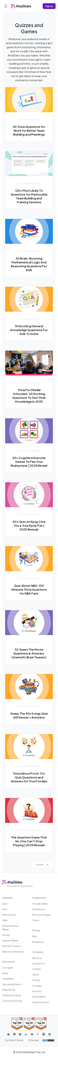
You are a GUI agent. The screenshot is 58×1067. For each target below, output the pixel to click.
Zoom (35, 920)
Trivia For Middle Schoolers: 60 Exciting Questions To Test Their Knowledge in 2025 (29, 395)
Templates (8, 978)
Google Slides (40, 903)
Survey (6, 935)
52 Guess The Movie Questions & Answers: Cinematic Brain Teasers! (29, 653)
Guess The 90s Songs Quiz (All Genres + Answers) (29, 715)
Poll (4, 909)
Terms (35, 974)
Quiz (4, 903)
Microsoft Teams (41, 914)
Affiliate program (11, 995)
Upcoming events (11, 984)
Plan (34, 936)
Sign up (49, 6)
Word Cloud (9, 914)
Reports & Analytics (13, 951)
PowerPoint (38, 909)
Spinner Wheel (10, 940)
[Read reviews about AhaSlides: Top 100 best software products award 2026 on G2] (17, 1023)
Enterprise (37, 941)
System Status (14, 1040)
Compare (7, 967)
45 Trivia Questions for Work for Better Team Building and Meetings (29, 130)
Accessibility (39, 996)
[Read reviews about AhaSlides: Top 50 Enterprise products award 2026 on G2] (41, 1023)
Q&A (5, 920)
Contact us (38, 963)
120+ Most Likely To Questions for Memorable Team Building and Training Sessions (29, 196)
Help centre (8, 989)
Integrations (39, 897)
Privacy (36, 980)
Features (7, 897)
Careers (36, 968)
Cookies (37, 985)
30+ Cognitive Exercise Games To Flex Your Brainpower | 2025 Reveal (29, 461)
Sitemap (33, 1040)
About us (37, 958)
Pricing (36, 930)
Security (36, 991)
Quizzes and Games (29, 119)
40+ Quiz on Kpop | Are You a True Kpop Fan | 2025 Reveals (28, 525)
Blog (5, 973)
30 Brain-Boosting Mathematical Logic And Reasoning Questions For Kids (29, 264)
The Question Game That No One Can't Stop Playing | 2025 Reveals (29, 841)
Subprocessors (40, 1002)
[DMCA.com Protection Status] (48, 1040)
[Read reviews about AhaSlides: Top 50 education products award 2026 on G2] (29, 1023)
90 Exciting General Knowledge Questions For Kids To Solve (29, 330)
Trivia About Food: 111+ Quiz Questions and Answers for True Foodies (29, 777)
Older (40, 865)
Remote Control (11, 945)
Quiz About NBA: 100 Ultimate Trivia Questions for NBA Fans (29, 589)
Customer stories (12, 1000)
